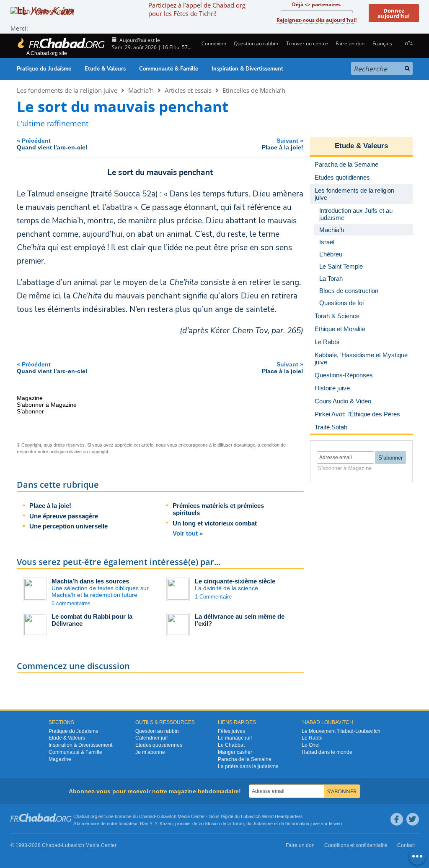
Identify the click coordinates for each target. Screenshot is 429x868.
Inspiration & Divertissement (247, 69)
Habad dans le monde (327, 752)
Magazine (60, 759)
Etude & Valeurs (105, 69)
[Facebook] (396, 819)
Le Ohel (311, 745)
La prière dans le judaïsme (248, 766)
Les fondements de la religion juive (67, 90)
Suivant (282, 144)
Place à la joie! (50, 505)
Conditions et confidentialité (356, 845)
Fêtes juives (231, 731)
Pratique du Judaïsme (44, 69)
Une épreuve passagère (63, 516)
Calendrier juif (151, 738)
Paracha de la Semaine (244, 759)
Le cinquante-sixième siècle (235, 581)
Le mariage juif (235, 738)
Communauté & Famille (168, 69)
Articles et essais (188, 90)
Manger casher (235, 752)
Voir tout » (188, 533)
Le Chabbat (231, 745)
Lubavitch (166, 816)
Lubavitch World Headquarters (272, 816)
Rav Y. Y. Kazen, (157, 823)
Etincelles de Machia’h (253, 90)
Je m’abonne (150, 752)
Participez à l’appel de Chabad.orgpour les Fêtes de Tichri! (197, 9)
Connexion (213, 43)
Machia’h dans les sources (90, 581)
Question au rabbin (256, 43)
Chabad (147, 816)
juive (315, 823)
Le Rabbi (312, 738)
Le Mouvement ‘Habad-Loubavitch (341, 731)
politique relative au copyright (78, 451)
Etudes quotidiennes (158, 745)
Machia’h (141, 90)
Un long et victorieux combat (215, 523)
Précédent (52, 144)
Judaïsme (263, 823)
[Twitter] (412, 819)
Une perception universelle (68, 526)
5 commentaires (71, 603)
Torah (238, 823)
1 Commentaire (213, 596)
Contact (406, 845)
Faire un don (350, 43)
